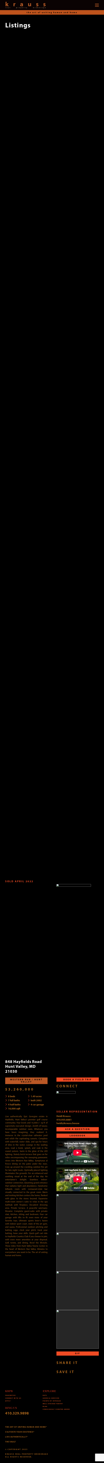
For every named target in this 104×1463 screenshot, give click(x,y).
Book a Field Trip (77, 1079)
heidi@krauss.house (67, 1123)
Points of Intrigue (52, 1401)
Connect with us (13, 1398)
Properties (10, 1395)
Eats (45, 1395)
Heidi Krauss (63, 1116)
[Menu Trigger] (97, 5)
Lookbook (77, 1135)
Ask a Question (77, 1129)
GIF (77, 1353)
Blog (45, 1406)
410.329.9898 (17, 1413)
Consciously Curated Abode (56, 1409)
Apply (8, 1401)
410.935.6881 (64, 1119)
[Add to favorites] (79, 1372)
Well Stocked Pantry (53, 1404)
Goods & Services (51, 1398)
